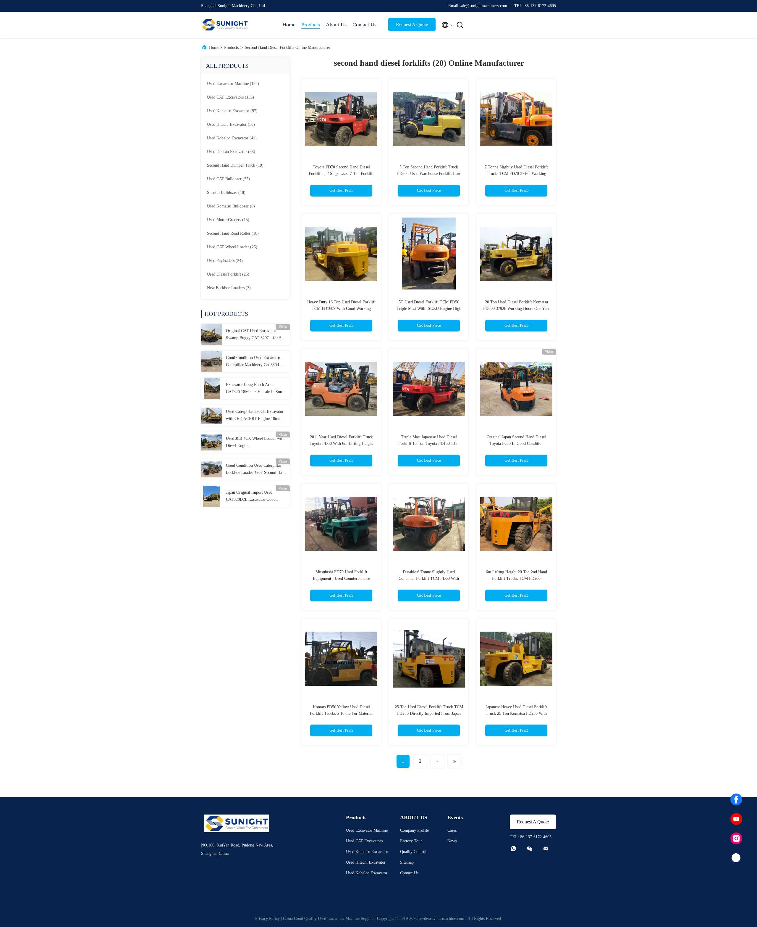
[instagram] (736, 838)
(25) (232, 247)
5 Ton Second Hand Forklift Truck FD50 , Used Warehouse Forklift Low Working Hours (429, 173)
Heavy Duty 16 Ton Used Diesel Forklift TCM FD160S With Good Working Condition (341, 308)
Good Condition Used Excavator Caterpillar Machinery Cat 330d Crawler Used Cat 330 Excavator (253, 361)
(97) (232, 111)
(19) (235, 165)
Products (310, 25)
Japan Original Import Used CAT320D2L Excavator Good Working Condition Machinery (251, 496)
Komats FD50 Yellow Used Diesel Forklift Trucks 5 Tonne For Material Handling (341, 713)
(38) (231, 151)
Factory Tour (411, 841)
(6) (231, 206)
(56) (231, 124)
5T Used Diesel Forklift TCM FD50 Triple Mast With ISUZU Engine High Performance (429, 308)
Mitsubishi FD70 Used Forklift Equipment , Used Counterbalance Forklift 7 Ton (341, 578)
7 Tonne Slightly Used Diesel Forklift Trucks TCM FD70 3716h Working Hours (516, 173)
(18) (226, 192)
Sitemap (407, 862)
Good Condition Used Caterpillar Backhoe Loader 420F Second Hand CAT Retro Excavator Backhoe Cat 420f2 (256, 469)
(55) (228, 179)
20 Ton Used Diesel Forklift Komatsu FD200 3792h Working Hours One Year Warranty (516, 308)
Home (288, 25)
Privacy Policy (267, 918)
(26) (228, 274)
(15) (228, 220)
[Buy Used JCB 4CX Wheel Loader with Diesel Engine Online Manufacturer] (211, 442)
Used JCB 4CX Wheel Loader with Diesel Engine (255, 442)
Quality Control (413, 851)
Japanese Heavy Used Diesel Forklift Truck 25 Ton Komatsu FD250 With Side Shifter (516, 713)
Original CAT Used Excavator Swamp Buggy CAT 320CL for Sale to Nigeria (256, 335)
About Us (336, 25)
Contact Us (364, 25)
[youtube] (736, 819)
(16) (233, 233)
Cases (452, 830)
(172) (233, 83)
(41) (232, 138)
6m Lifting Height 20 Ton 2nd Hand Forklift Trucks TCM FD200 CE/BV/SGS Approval (516, 578)
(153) (230, 97)
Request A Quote (412, 24)
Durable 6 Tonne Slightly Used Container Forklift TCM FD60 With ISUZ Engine (429, 578)
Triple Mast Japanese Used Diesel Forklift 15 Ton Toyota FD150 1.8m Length (429, 443)
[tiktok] (736, 858)
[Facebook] (736, 799)
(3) (229, 288)
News (452, 841)
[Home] (224, 25)
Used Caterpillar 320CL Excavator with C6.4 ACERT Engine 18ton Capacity (255, 415)
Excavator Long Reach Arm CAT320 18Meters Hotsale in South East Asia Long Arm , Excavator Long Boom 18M (255, 388)
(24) (225, 260)
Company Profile (414, 830)
